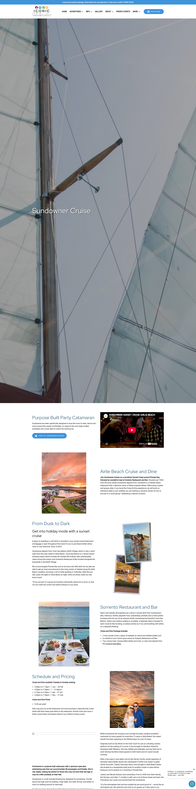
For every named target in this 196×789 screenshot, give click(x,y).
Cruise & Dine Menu (113, 644)
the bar (38, 544)
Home (64, 11)
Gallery (99, 11)
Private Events (123, 11)
